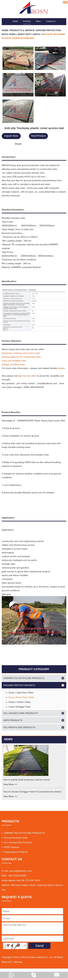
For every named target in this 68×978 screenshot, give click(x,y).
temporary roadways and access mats (21, 353)
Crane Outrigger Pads (20, 706)
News (38, 21)
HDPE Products (12, 720)
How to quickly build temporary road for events (26, 779)
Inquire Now (11, 135)
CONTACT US (12, 859)
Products (27, 21)
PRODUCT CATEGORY (34, 669)
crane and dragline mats (14, 360)
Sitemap (18, 962)
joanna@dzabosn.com (20, 871)
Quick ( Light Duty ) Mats (21, 692)
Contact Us (51, 21)
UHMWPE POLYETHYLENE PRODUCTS (23, 678)
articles (61, 368)
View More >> (10, 784)
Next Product (38, 135)
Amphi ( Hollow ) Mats (20, 702)
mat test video (29, 376)
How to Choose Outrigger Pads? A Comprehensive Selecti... (33, 791)
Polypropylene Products (19, 727)
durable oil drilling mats (13, 364)
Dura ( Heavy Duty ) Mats (24, 34)
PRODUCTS (10, 821)
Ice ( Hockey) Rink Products (20, 713)
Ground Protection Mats (19, 685)
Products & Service (22, 30)
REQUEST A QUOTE (17, 897)
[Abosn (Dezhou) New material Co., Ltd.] (34, 8)
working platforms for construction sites (21, 357)
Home (15, 21)
